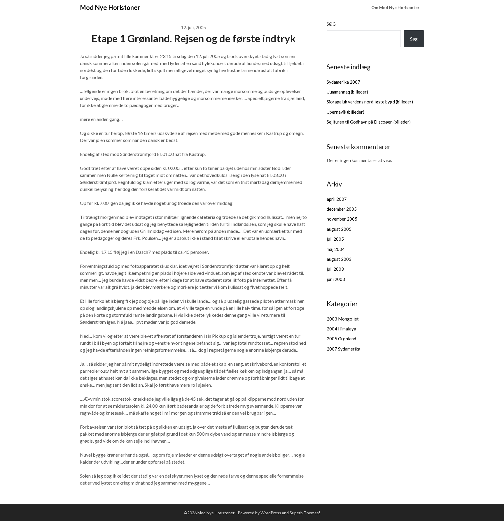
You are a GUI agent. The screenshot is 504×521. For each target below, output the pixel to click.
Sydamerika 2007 (343, 82)
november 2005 (342, 218)
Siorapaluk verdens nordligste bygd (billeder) (370, 101)
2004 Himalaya (341, 328)
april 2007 (337, 199)
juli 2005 (335, 239)
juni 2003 (336, 279)
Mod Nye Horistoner (110, 7)
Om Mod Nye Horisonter (395, 7)
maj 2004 (336, 249)
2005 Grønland (341, 338)
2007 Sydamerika (343, 348)
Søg (331, 24)
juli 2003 (335, 269)
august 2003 (339, 259)
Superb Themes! (305, 512)
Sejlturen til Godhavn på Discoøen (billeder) (369, 121)
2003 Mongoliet (343, 318)
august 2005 (339, 229)
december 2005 (342, 209)
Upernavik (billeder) (345, 112)
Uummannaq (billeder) (347, 91)
